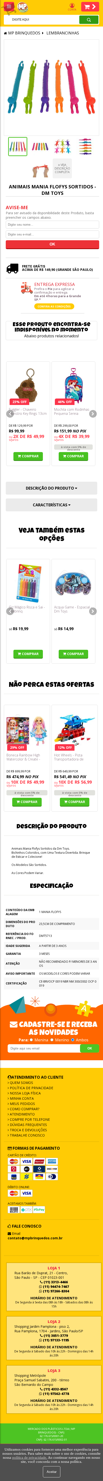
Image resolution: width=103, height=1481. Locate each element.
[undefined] (51, 88)
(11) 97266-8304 (55, 1291)
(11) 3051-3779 (55, 1335)
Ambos (81, 1040)
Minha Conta (21, 1098)
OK (89, 1048)
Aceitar (52, 1472)
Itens (90, 6)
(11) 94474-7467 (55, 1286)
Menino (62, 1040)
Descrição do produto (50, 488)
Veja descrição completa (62, 168)
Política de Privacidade (31, 1088)
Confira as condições (54, 306)
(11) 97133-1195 (55, 1340)
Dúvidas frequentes (28, 1124)
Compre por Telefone (29, 1119)
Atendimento (22, 1114)
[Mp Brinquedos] (25, 7)
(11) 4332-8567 (55, 1389)
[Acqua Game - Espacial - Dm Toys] (73, 583)
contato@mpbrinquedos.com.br (35, 1238)
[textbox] (35, 20)
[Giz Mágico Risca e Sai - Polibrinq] (28, 583)
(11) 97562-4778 (55, 1393)
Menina (41, 1040)
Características (50, 505)
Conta (72, 9)
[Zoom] (17, 146)
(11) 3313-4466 (55, 1282)
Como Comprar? (24, 1109)
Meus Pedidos (22, 1103)
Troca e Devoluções (28, 1130)
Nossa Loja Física (25, 1093)
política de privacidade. (29, 1457)
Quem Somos (21, 1082)
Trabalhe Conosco (27, 1135)
